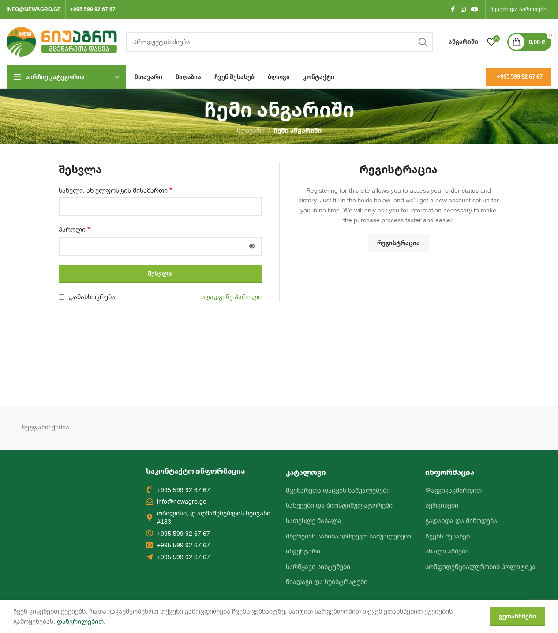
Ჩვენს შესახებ (447, 536)
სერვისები (441, 505)
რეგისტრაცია (398, 243)
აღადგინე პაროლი (232, 296)
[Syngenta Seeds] (123, 428)
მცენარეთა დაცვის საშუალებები (338, 490)
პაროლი (74, 229)
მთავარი (251, 130)
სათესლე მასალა (313, 520)
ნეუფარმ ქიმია (45, 427)
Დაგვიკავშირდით (453, 490)
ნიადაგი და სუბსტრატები (326, 581)
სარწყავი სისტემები (318, 566)
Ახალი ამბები (447, 551)
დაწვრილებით (80, 621)
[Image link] (55, 515)
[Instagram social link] (463, 9)
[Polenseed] (434, 428)
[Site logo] (62, 41)
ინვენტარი (303, 551)
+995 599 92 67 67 (520, 76)
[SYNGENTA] (201, 428)
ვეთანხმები (517, 616)
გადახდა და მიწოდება (461, 520)
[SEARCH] (423, 42)
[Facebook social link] (452, 9)
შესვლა (160, 273)
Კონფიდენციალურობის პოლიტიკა (480, 566)
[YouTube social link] (474, 9)
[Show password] (252, 246)
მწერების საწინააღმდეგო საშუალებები (348, 536)
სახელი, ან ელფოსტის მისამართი (115, 190)
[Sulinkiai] (279, 428)
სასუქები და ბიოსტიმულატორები (339, 505)
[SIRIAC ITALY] (357, 428)
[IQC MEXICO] (512, 428)
